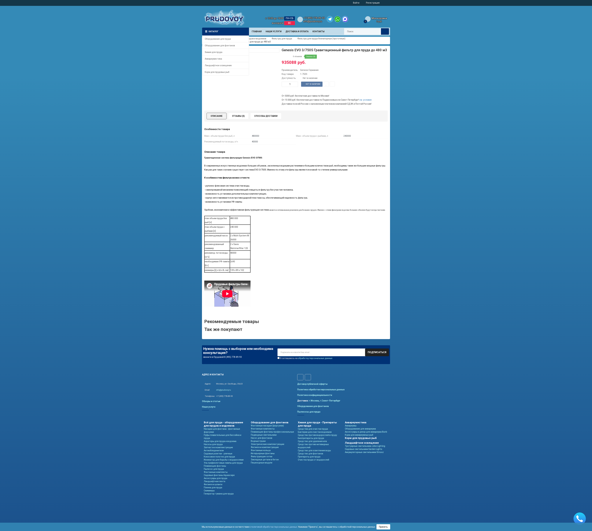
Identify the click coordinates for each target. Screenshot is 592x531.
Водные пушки (258, 441)
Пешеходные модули (261, 462)
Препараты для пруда (309, 456)
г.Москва (314, 400)
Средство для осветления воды (314, 450)
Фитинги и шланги (213, 484)
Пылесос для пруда (214, 469)
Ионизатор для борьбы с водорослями (224, 459)
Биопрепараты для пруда (311, 438)
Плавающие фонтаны (215, 466)
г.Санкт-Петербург (330, 400)
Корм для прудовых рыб (361, 438)
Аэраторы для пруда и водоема (220, 441)
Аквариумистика (355, 422)
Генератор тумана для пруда (219, 493)
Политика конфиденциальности (314, 395)
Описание (216, 116)
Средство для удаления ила (312, 441)
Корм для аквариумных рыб (359, 435)
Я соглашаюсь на (306, 358)
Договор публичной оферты (312, 384)
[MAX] (345, 19)
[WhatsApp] (337, 19)
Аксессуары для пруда (215, 478)
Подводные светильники (264, 435)
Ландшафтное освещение (362, 442)
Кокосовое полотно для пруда (219, 456)
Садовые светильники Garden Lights (363, 449)
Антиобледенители (214, 450)
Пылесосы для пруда (308, 412)
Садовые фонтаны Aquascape (219, 475)
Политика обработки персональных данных (321, 389)
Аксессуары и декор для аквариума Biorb (366, 432)
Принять (383, 527)
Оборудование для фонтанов (313, 406)
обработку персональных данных (315, 358)
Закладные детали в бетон (265, 459)
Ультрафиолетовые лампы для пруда (223, 463)
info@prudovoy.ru (312, 21)
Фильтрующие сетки (261, 456)
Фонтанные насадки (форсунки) (267, 425)
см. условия (365, 100)
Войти (356, 3)
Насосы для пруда (213, 444)
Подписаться (377, 352)
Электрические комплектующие (267, 444)
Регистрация (373, 3)
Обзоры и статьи (211, 401)
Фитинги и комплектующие (265, 447)
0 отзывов (297, 56)
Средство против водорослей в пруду (317, 435)
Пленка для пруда (213, 487)
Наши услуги (208, 407)
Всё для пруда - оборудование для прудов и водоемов (223, 424)
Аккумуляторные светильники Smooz (364, 452)
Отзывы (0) (238, 116)
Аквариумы (350, 425)
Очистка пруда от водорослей (313, 459)
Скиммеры (209, 490)
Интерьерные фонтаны (263, 453)
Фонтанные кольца (261, 450)
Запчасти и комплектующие (218, 447)
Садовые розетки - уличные (218, 453)
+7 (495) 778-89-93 (314, 18)
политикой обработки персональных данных (274, 527)
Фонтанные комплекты (216, 472)
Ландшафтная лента (214, 481)
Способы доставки (266, 116)
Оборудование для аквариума (360, 428)
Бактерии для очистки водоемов (315, 432)
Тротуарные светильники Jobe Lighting (365, 446)
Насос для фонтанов (261, 438)
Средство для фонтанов (310, 453)
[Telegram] (330, 19)
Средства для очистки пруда (313, 429)
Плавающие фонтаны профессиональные (272, 432)
